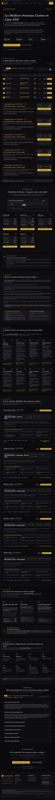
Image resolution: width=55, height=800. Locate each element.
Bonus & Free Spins (18, 779)
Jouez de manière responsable (12, 49)
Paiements (15, 697)
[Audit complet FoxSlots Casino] (45, 546)
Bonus (34, 3)
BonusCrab (5, 70)
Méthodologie (40, 3)
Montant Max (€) (22, 68)
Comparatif (14, 3)
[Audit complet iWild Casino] (46, 580)
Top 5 (51, 3)
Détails (45, 83)
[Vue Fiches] (51, 69)
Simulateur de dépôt (18, 780)
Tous (6, 695)
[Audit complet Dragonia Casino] (45, 477)
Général (10, 695)
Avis (31, 3)
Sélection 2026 (16, 695)
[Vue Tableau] (50, 69)
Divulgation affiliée (31, 779)
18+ (47, 3)
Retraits (21, 697)
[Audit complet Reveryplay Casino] (45, 441)
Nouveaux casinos (18, 776)
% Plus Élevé (14, 68)
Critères (27, 3)
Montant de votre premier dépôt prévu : (17, 200)
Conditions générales (31, 776)
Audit (37, 410)
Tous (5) (8, 68)
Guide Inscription (8, 697)
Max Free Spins (30, 68)
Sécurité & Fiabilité (24, 695)
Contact (16, 783)
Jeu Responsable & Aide (50, 0)
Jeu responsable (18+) (32, 780)
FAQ (45, 3)
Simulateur (21, 3)
